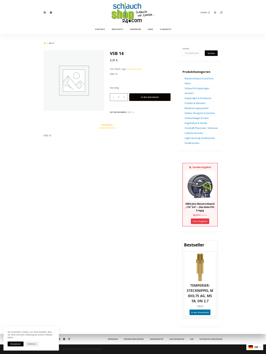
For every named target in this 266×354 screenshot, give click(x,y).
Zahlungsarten (176, 339)
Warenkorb (135, 29)
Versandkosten (134, 69)
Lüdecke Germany (194, 133)
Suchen (185, 48)
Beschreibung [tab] (107, 125)
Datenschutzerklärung (211, 339)
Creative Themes (94, 349)
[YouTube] (64, 339)
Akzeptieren (15, 344)
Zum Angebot (200, 221)
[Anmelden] (215, 12)
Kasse (150, 29)
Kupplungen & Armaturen (198, 98)
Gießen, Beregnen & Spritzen (200, 113)
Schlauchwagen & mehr (197, 118)
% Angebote (165, 29)
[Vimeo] (69, 339)
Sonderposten (192, 143)
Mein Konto (117, 29)
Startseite (100, 29)
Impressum (113, 339)
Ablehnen (32, 344)
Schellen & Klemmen (195, 103)
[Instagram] (51, 12)
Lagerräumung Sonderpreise (200, 138)
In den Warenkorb (150, 97)
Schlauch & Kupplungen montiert (197, 91)
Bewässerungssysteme (197, 108)
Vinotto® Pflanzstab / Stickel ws (201, 128)
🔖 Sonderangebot (200, 167)
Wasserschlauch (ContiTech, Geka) (199, 81)
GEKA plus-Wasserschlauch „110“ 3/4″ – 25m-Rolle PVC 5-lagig (200, 207)
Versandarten (156, 339)
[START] (45, 43)
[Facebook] (45, 12)
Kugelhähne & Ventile (196, 123)
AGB (192, 339)
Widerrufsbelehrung (134, 339)
